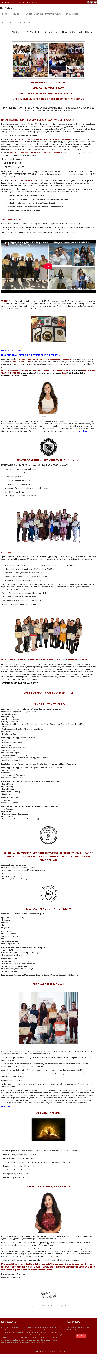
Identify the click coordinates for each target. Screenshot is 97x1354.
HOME (4, 14)
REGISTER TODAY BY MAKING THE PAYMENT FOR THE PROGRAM (30, 355)
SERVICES (16, 14)
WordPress (63, 1351)
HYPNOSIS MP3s (7, 22)
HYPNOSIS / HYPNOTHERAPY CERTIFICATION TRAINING (43, 14)
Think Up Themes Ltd (44, 1351)
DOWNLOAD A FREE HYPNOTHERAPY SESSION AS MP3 (19, 2)
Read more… (84, 431)
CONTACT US (23, 22)
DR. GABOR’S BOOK (72, 14)
